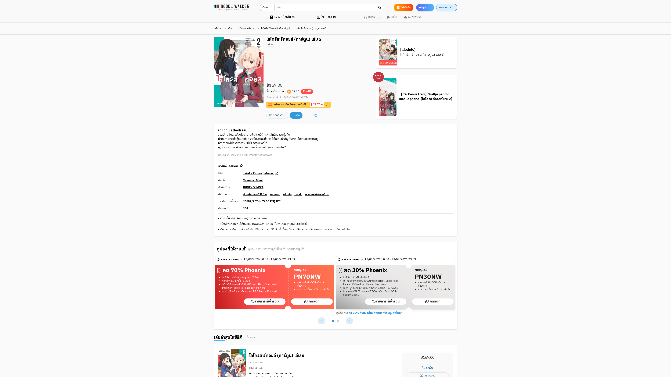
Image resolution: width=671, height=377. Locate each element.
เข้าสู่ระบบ (425, 7)
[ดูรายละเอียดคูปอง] (327, 104)
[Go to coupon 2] (338, 321)
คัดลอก (314, 301)
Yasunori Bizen (247, 28)
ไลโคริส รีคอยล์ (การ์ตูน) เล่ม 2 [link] (311, 28)
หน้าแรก (218, 28)
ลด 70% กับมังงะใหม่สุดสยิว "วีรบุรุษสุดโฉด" (375, 313)
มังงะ (230, 28)
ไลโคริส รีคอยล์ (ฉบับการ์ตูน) (275, 28)
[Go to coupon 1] (333, 321)
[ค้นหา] (380, 7)
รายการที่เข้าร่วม (266, 301)
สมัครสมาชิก (446, 7)
